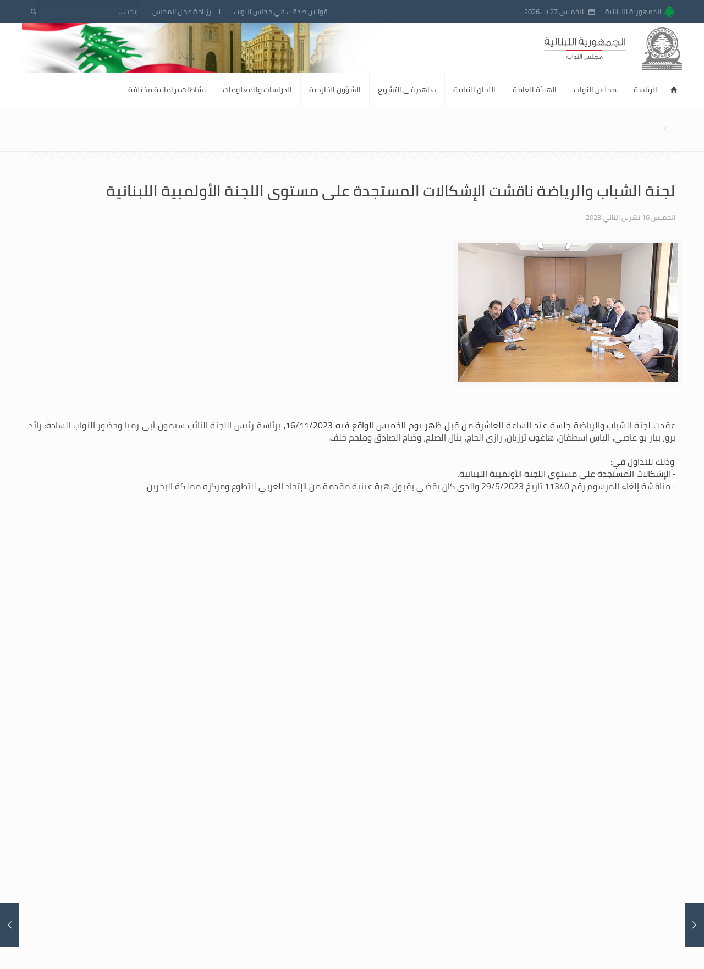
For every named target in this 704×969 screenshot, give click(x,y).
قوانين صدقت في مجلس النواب (281, 12)
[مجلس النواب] (633, 47)
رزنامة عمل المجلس (181, 12)
